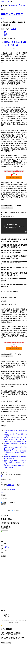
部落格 (5, 34)
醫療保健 (12, 489)
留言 (13, 485)
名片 (5, 35)
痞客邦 (9, 485)
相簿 (5, 32)
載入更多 (3, 495)
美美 (2, 476)
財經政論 (13, 29)
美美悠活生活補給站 (12, 14)
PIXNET (7, 620)
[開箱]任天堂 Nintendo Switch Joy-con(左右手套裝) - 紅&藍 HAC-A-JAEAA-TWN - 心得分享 (15, 462)
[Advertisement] (14, 582)
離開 (9, 643)
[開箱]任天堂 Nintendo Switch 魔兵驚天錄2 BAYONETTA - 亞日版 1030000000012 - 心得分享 (15, 452)
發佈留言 (3, 504)
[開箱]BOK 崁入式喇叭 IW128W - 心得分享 (15, 441)
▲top (2, 492)
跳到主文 (3, 18)
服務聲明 (17, 622)
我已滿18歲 (3, 643)
